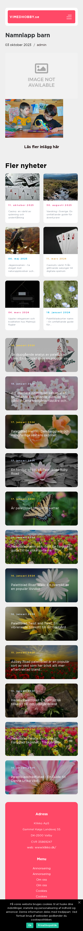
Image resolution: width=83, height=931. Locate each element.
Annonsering (42, 868)
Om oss (41, 879)
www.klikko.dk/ (45, 847)
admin (41, 45)
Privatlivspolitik (47, 925)
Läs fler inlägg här (41, 146)
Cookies (41, 891)
